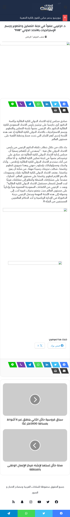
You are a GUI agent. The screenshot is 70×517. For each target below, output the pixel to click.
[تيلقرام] (28, 104)
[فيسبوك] (63, 104)
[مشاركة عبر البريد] (63, 110)
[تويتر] (54, 104)
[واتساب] (37, 104)
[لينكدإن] (46, 104)
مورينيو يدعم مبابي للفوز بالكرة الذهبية (40, 17)
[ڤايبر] (20, 104)
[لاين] (11, 104)
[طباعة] (54, 110)
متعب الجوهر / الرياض (34, 37)
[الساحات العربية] (46, 7)
